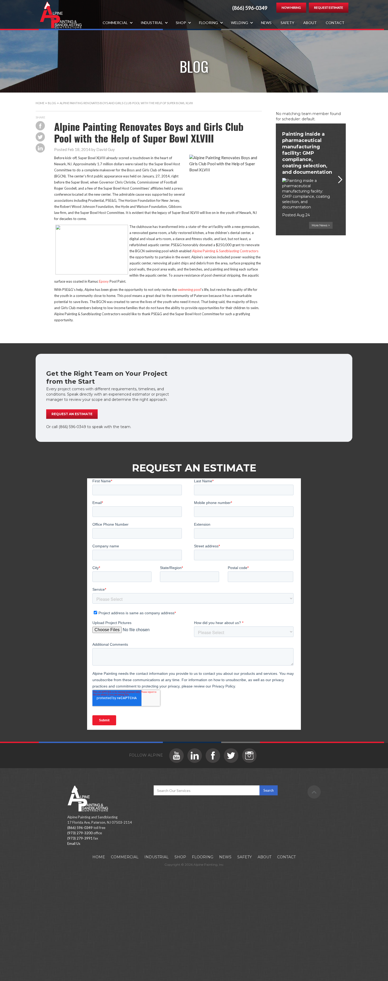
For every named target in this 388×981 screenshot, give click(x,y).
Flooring (202, 857)
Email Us (73, 843)
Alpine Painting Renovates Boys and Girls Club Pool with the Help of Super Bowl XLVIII (126, 103)
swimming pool (189, 289)
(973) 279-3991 (80, 838)
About (310, 22)
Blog (52, 103)
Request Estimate (328, 8)
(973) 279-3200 (80, 833)
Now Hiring (291, 8)
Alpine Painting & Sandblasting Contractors (225, 251)
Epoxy (104, 281)
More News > (321, 225)
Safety (287, 22)
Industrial (156, 857)
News (266, 22)
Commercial (125, 857)
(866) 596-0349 (249, 8)
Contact (335, 22)
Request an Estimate (71, 414)
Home (40, 103)
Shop (180, 857)
